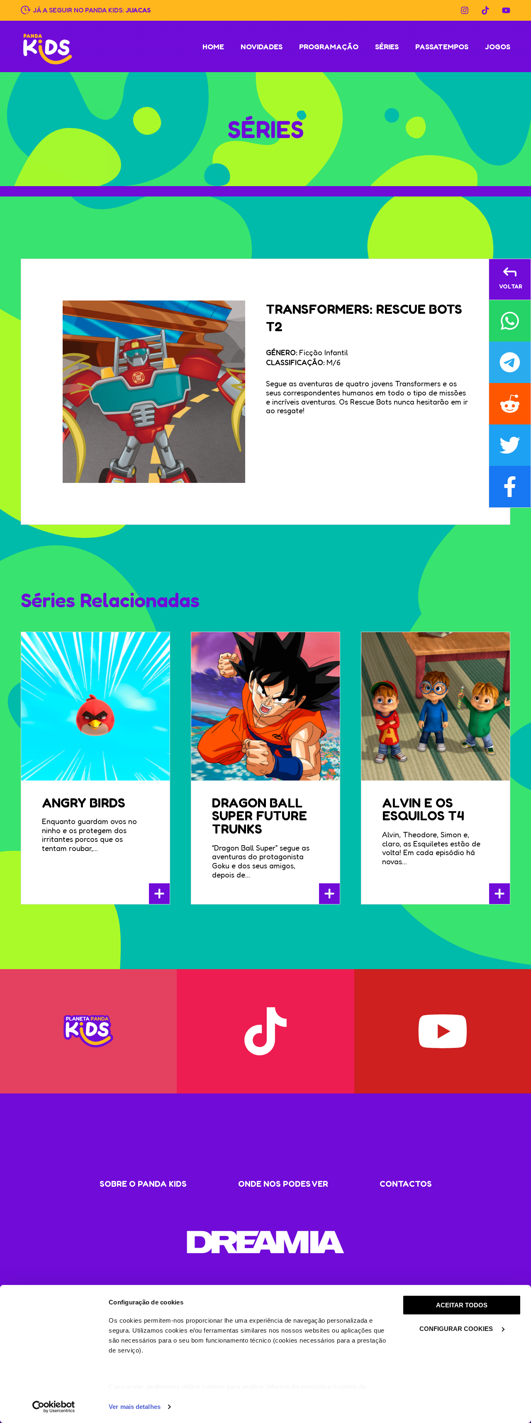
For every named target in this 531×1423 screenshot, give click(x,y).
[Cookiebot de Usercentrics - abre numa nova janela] (53, 1407)
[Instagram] (464, 10)
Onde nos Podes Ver (283, 1184)
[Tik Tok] (485, 10)
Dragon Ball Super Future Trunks (259, 816)
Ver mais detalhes (135, 1406)
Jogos (497, 46)
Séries (387, 46)
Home (213, 46)
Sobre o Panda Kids (143, 1184)
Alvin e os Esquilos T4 (423, 809)
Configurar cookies (456, 1328)
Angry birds (83, 803)
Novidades (262, 46)
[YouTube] (506, 10)
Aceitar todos (461, 1305)
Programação (328, 46)
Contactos (406, 1184)
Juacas (138, 9)
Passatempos (441, 46)
